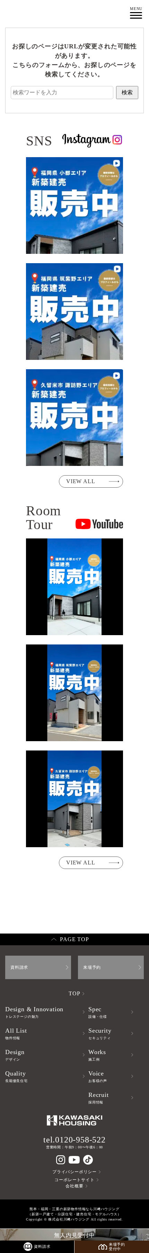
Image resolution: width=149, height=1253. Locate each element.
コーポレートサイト (74, 1179)
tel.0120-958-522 (74, 1139)
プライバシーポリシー (74, 1171)
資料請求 (19, 967)
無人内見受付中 (74, 1235)
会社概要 (74, 1186)
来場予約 (92, 967)
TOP (74, 993)
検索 (127, 92)
